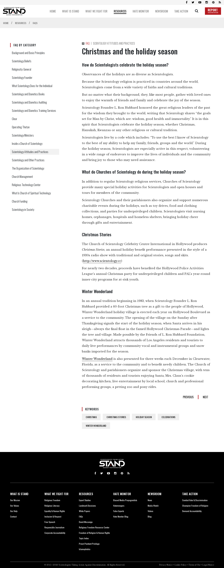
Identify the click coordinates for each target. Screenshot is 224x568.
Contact (13, 516)
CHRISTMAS (91, 417)
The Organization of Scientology (28, 168)
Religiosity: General (21, 69)
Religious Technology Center (26, 185)
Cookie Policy (180, 565)
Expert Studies (85, 500)
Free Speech (49, 521)
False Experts (118, 511)
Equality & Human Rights (54, 511)
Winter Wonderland (97, 359)
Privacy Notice (165, 565)
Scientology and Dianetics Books (28, 94)
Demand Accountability (192, 511)
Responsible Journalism (54, 527)
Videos (150, 511)
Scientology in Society (23, 209)
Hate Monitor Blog (120, 516)
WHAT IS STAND (19, 494)
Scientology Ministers (23, 135)
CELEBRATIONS (168, 417)
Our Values (14, 505)
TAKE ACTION (190, 494)
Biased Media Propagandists (125, 500)
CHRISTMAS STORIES (116, 417)
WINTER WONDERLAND (96, 425)
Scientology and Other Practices (28, 160)
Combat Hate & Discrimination (195, 500)
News (150, 500)
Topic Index (84, 538)
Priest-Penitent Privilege (89, 543)
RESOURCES (86, 494)
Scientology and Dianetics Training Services (34, 110)
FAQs (81, 516)
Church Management (22, 176)
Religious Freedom (52, 500)
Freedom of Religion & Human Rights (94, 532)
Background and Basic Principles (28, 53)
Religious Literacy (51, 505)
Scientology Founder (22, 77)
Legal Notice (208, 565)
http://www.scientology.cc (102, 261)
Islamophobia (84, 549)
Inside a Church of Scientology (27, 143)
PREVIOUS (188, 397)
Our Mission (15, 500)
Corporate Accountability (54, 532)
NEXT (205, 397)
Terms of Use (194, 565)
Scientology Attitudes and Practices (30, 152)
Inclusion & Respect (52, 516)
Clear (14, 119)
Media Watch (153, 505)
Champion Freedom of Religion (195, 505)
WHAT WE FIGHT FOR (56, 494)
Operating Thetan (21, 127)
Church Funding (19, 201)
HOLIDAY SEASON (144, 417)
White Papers (84, 511)
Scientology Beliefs (21, 61)
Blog (150, 516)
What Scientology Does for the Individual (32, 86)
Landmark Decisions (87, 505)
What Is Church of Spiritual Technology (31, 193)
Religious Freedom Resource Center (94, 527)
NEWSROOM (154, 494)
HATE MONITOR (122, 494)
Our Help (14, 511)
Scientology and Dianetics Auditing (29, 102)
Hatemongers (118, 505)
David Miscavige (86, 521)
